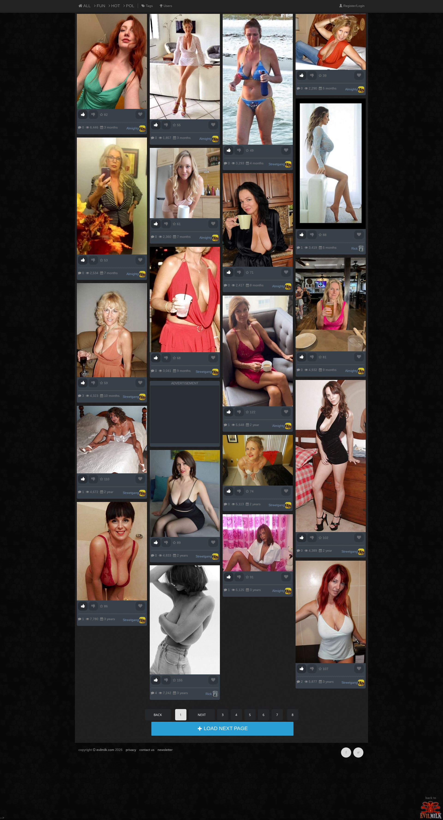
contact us (146, 750)
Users (167, 6)
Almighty (132, 128)
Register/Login (353, 6)
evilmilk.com (105, 750)
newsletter (165, 750)
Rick (354, 248)
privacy (131, 750)
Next (202, 715)
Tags (149, 6)
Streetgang (277, 164)
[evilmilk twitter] (358, 752)
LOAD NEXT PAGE (225, 728)
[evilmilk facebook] (346, 752)
